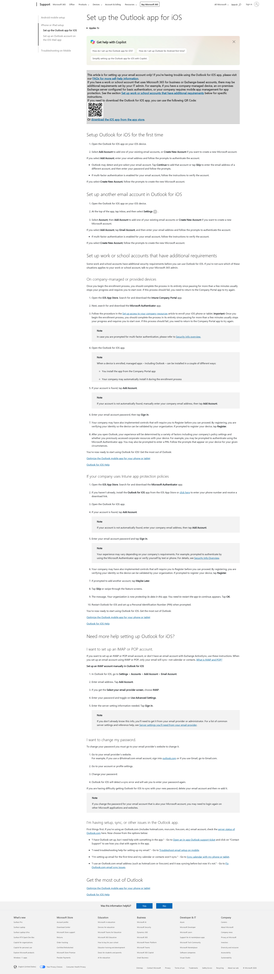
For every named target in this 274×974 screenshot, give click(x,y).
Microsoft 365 (59, 4)
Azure (182, 922)
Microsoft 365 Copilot (145, 952)
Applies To (94, 27)
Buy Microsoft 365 (149, 4)
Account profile (62, 922)
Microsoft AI (141, 922)
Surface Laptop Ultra (21, 932)
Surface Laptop (19, 927)
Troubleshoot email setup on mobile (179, 850)
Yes (144, 905)
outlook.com (169, 758)
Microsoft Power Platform (147, 942)
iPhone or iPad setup (52, 25)
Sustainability (226, 957)
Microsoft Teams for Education (109, 932)
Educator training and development (111, 947)
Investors (224, 942)
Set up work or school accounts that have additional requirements (162, 93)
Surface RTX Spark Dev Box (24, 937)
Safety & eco (207, 968)
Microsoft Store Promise (66, 952)
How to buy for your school (108, 942)
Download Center (63, 927)
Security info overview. (188, 336)
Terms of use (180, 968)
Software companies (188, 952)
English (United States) (27, 966)
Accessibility (226, 952)
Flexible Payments (64, 957)
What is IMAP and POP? (209, 659)
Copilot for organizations (23, 942)
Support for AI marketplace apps (192, 937)
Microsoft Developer (188, 927)
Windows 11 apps (20, 957)
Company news (227, 932)
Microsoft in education (106, 922)
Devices (96, 4)
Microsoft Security (144, 927)
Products (83, 4)
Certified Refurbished (65, 947)
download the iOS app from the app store (117, 119)
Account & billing (113, 4)
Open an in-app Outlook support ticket (194, 839)
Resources (129, 4)
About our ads (233, 968)
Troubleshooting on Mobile (56, 50)
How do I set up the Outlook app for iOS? (112, 50)
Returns (60, 937)
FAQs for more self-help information (115, 78)
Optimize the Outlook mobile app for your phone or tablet (118, 458)
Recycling (220, 968)
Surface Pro (18, 922)
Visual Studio (185, 957)
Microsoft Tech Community (190, 942)
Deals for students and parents (110, 952)
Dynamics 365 (142, 932)
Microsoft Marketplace (188, 947)
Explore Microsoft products (24, 952)
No (164, 905)
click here (185, 492)
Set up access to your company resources (145, 313)
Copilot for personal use (23, 947)
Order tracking (62, 942)
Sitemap (139, 968)
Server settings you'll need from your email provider (168, 725)
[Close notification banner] (234, 42)
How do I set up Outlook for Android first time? (162, 50)
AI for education (104, 957)
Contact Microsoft (154, 968)
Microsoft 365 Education (107, 937)
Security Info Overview (206, 558)
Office (72, 4)
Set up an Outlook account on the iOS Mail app (59, 37)
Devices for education (106, 927)
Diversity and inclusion (229, 947)
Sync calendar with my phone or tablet (208, 856)
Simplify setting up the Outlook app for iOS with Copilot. (119, 58)
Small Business (142, 957)
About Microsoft (227, 927)
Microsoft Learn (186, 932)
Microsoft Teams (143, 947)
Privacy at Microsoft (228, 937)
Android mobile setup (53, 17)
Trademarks (193, 968)
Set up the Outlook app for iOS (60, 30)
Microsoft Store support (66, 932)
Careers (224, 922)
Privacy (167, 968)
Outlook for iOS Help (98, 464)
